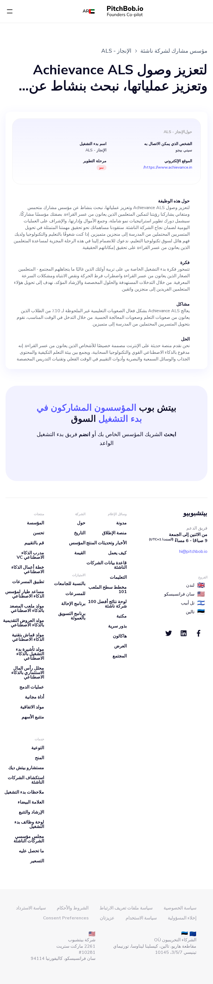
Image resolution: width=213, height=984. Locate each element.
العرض (120, 646)
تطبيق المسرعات (28, 581)
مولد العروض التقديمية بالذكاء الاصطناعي (23, 622)
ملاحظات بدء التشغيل (24, 792)
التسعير (37, 861)
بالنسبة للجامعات (69, 583)
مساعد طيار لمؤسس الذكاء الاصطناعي (24, 593)
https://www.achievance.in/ (167, 167)
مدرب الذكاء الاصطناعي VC (30, 555)
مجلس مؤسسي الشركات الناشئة (29, 838)
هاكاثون (120, 636)
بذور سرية (117, 626)
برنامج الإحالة (73, 603)
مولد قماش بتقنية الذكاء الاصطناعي (28, 637)
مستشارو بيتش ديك (26, 768)
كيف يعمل (117, 553)
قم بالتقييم (34, 543)
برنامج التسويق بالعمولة (71, 615)
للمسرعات (75, 593)
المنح (39, 758)
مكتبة (121, 616)
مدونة (121, 523)
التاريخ (79, 533)
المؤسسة (35, 523)
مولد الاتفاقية (32, 707)
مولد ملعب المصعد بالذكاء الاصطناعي (27, 608)
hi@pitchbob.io (193, 551)
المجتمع (120, 656)
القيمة (79, 553)
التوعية (37, 748)
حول (81, 523)
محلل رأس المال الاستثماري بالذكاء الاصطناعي (27, 672)
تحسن (38, 533)
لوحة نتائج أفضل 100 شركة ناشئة (107, 603)
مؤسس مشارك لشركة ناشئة (173, 51)
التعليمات (118, 577)
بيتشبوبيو (195, 512)
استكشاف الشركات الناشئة (26, 779)
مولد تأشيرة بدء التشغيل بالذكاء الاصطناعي (30, 653)
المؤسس (77, 543)
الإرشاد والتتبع (31, 812)
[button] (10, 11)
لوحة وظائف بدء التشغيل (29, 824)
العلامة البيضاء (31, 802)
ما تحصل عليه (31, 851)
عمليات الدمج (31, 687)
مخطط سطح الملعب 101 (107, 589)
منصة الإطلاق (114, 533)
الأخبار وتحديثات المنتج (106, 543)
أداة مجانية (34, 697)
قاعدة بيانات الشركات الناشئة (107, 565)
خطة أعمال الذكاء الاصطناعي (27, 569)
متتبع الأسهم (33, 717)
